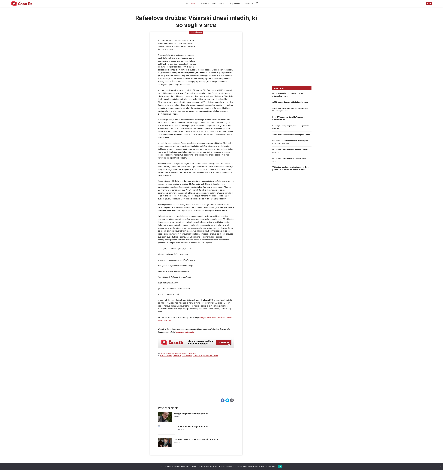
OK (280, 466)
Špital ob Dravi (187, 356)
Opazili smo (192, 353)
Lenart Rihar (177, 356)
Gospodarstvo (235, 3)
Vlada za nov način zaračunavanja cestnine (291, 134)
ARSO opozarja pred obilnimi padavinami (290, 102)
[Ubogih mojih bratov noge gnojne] (165, 421)
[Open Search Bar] (257, 3)
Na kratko (248, 3)
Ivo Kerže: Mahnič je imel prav (193, 426)
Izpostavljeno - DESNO (179, 353)
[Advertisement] (196, 380)
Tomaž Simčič (197, 356)
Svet (214, 3)
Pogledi (194, 3)
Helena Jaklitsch (166, 356)
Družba (222, 3)
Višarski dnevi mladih (210, 356)
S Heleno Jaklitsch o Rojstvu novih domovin (196, 439)
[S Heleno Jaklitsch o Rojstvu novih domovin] (165, 447)
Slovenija (205, 3)
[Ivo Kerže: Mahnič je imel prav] (166, 434)
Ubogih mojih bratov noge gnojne (191, 413)
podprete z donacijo (185, 332)
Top (186, 3)
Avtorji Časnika (165, 353)
